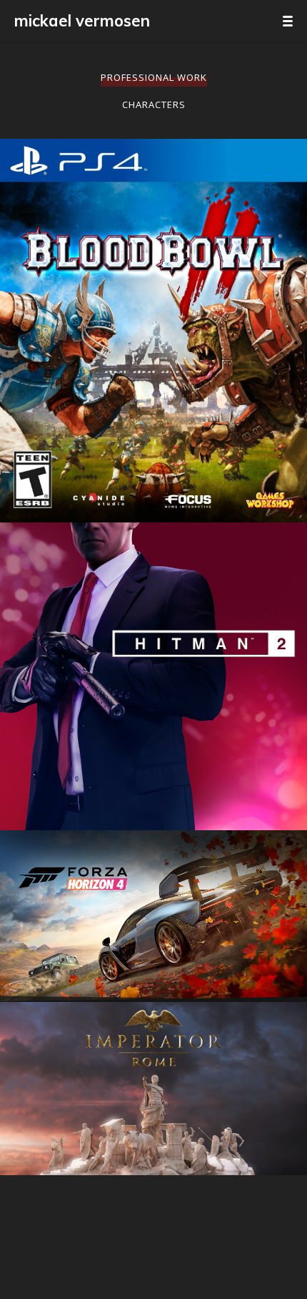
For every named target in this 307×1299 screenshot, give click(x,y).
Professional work (154, 77)
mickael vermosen (82, 21)
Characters (154, 104)
